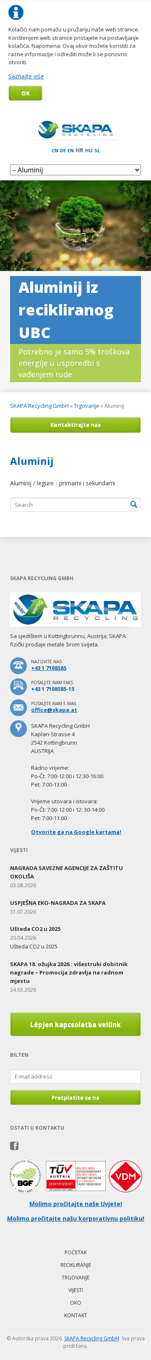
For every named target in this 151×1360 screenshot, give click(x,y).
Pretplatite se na (75, 1097)
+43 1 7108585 (48, 668)
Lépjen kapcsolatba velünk (75, 1024)
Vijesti (75, 1290)
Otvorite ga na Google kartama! (76, 832)
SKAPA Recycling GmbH (39, 405)
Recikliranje (75, 1265)
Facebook (14, 1146)
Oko (75, 1302)
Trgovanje (86, 405)
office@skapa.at (54, 710)
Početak (76, 1252)
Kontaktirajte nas (75, 424)
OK (25, 93)
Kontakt (75, 1315)
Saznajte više (26, 76)
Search (134, 505)
